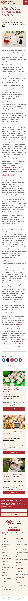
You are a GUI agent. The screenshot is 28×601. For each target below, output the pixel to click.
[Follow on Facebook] (9, 530)
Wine (3, 26)
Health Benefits (7, 396)
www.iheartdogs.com (8, 167)
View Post (14, 409)
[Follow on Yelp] (15, 530)
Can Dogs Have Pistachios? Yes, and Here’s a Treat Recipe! (12, 476)
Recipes (17, 24)
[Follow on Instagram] (12, 530)
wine (14, 295)
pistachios (15, 242)
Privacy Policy (16, 600)
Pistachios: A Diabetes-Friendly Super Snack (12, 432)
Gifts (11, 22)
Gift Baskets (6, 22)
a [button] (25, 2)
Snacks (23, 24)
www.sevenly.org (7, 169)
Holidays (4, 24)
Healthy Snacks (18, 22)
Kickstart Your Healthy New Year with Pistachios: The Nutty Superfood (13, 390)
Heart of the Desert (12, 150)
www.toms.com (19, 167)
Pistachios (11, 24)
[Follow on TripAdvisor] (18, 530)
